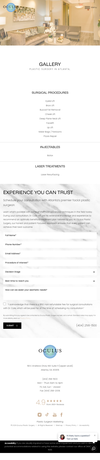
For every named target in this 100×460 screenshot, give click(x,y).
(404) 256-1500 (86, 325)
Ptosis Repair (50, 136)
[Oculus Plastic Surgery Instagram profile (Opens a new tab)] (40, 415)
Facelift (50, 123)
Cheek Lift (50, 114)
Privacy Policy (25, 318)
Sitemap (59, 425)
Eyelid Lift (50, 101)
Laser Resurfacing (50, 175)
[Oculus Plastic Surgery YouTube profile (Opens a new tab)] (55, 415)
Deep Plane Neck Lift (50, 119)
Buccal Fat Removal (50, 110)
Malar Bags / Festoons (50, 132)
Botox (50, 156)
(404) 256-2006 (52, 391)
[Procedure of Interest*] (50, 263)
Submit (10, 325)
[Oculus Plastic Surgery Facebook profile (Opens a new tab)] (62, 415)
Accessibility (84, 425)
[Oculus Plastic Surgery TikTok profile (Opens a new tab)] (47, 415)
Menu (94, 8)
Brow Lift (50, 106)
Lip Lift (50, 128)
